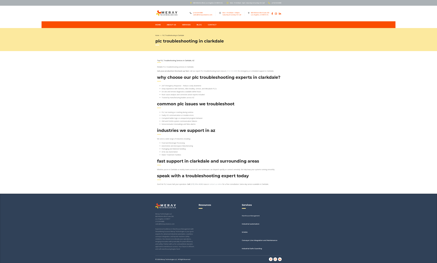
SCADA (245, 232)
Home (157, 35)
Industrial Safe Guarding (252, 248)
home (158, 25)
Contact (212, 25)
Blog (199, 25)
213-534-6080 (159, 221)
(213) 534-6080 (231, 71)
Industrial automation (250, 224)
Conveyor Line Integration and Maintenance (259, 240)
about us (171, 25)
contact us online (215, 184)
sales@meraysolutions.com (164, 224)
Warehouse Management (251, 216)
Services (186, 25)
